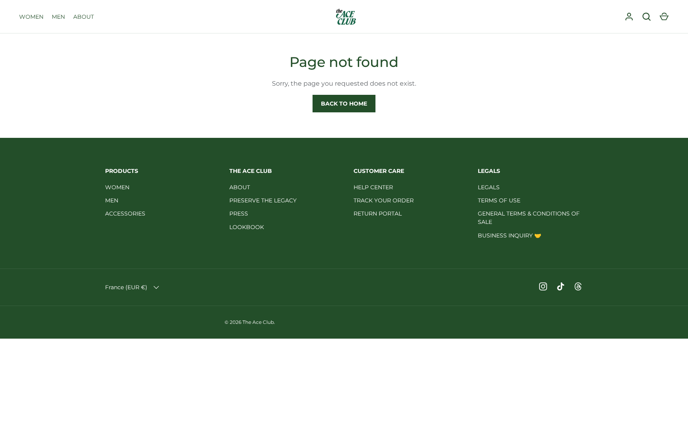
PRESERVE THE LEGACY (263, 200)
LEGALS (489, 187)
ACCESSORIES (125, 213)
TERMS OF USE (499, 200)
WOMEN (31, 16)
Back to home (344, 103)
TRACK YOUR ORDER (384, 200)
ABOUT (83, 16)
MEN (58, 16)
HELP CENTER (373, 187)
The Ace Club (258, 322)
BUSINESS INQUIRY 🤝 (509, 235)
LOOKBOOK (246, 227)
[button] (664, 16)
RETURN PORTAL (378, 213)
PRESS (238, 213)
